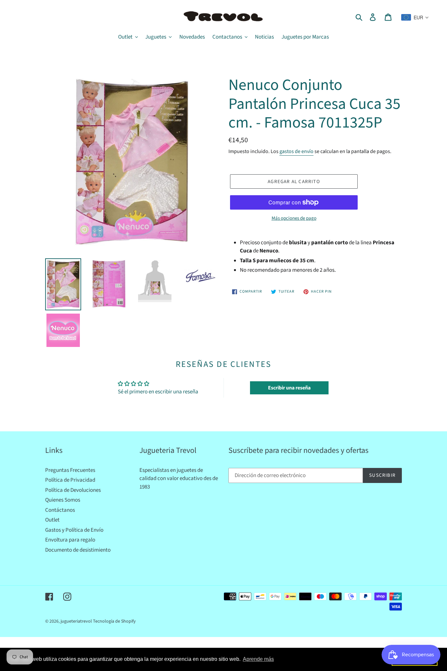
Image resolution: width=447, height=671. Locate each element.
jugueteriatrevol (76, 621)
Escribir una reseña (289, 387)
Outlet (52, 520)
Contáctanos (60, 510)
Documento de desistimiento (78, 550)
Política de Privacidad (70, 480)
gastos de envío (296, 151)
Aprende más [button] (258, 659)
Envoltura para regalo (70, 540)
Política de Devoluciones (73, 490)
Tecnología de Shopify (114, 621)
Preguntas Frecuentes (70, 470)
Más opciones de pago (294, 218)
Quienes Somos (62, 500)
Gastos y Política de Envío (74, 530)
